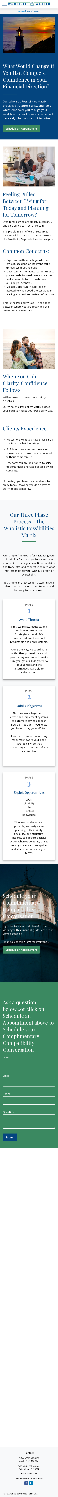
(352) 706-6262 (33, 1461)
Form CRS (33, 1493)
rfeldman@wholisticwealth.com (29, 1478)
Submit (10, 1137)
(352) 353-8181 (32, 1458)
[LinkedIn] (31, 1483)
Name (6, 1057)
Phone (6, 1094)
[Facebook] (26, 1483)
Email (6, 1075)
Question (8, 1112)
